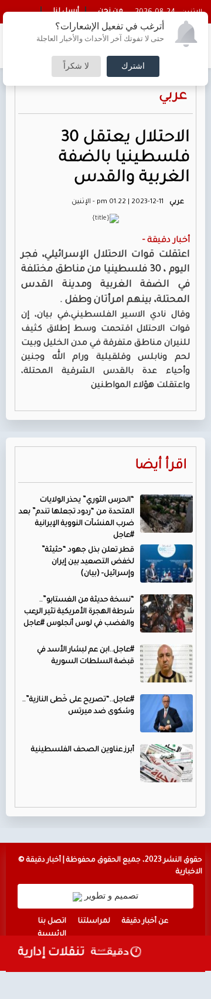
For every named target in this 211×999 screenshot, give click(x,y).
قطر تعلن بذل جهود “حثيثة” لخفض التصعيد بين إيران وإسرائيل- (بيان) (88, 562)
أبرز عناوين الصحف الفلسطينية (82, 750)
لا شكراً (76, 66)
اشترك (133, 66)
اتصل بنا (52, 921)
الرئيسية (52, 934)
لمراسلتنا (94, 921)
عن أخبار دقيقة (145, 921)
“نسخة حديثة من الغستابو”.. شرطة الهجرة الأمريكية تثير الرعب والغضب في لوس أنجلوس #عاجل (78, 612)
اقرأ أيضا (161, 466)
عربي (173, 96)
